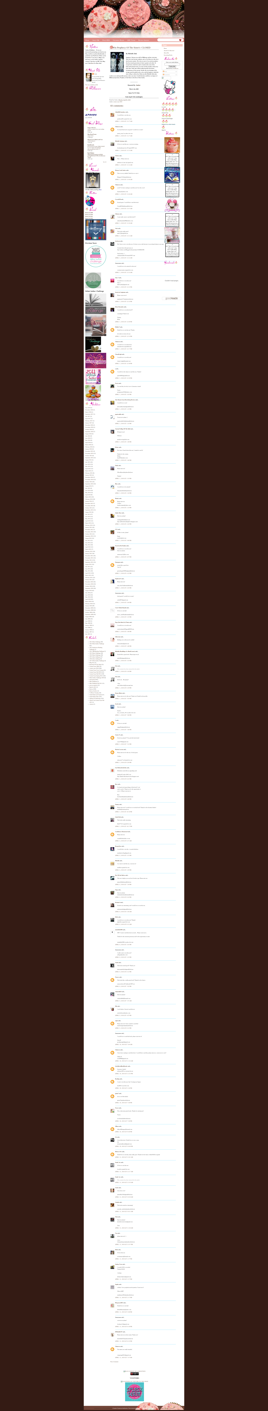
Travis (116, 383)
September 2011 (89, 562)
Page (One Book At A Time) (122, 622)
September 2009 (89, 614)
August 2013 (88, 512)
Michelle (117, 860)
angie (116, 1020)
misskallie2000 (118, 929)
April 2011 (88, 573)
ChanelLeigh (118, 354)
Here (92, 63)
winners (91, 704)
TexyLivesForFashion (120, 545)
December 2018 (89, 410)
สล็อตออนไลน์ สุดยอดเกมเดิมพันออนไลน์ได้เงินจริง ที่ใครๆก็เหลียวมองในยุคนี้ (96, 156)
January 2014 (88, 501)
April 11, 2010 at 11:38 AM (124, 1228)
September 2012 (89, 536)
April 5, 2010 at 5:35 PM (123, 617)
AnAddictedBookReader (121, 1066)
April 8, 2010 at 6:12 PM (123, 971)
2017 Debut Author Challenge (97, 660)
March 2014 (88, 497)
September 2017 (89, 414)
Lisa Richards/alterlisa (120, 767)
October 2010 (88, 586)
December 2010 (89, 581)
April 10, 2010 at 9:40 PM (123, 1131)
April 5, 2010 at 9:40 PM (123, 799)
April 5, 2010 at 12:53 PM (123, 336)
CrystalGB (118, 199)
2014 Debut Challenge (95, 655)
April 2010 (88, 599)
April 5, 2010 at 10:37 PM (123, 826)
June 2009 (87, 621)
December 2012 (89, 529)
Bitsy (116, 483)
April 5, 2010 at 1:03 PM (123, 394)
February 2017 (89, 420)
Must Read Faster (92, 134)
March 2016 (88, 444)
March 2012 (88, 549)
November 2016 (89, 427)
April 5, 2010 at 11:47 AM (123, 208)
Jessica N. (117, 735)
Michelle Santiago (119, 141)
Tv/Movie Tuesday (94, 692)
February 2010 (89, 603)
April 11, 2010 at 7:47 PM (123, 1357)
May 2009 (87, 623)
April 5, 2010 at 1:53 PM (123, 478)
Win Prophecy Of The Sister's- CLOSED (131, 47)
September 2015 (89, 457)
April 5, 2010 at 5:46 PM (123, 631)
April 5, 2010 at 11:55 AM (123, 272)
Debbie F (117, 327)
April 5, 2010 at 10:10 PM (123, 811)
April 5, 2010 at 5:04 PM (123, 602)
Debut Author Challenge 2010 (97, 677)
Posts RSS (106, 40)
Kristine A (117, 902)
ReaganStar (118, 846)
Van (116, 1233)
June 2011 (87, 568)
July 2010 (87, 592)
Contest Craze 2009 (94, 666)
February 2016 (89, 447)
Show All (104, 162)
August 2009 (88, 616)
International (93, 679)
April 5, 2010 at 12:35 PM (123, 301)
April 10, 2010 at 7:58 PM (123, 1102)
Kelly (116, 917)
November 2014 (89, 479)
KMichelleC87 (118, 1331)
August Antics (90, 135)
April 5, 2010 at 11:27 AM (123, 121)
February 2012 (89, 551)
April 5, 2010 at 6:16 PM (123, 671)
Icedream (117, 241)
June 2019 (87, 407)
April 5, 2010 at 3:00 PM (123, 540)
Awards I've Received (169, 50)
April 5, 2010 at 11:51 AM (123, 235)
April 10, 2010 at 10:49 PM (124, 1146)
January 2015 (88, 475)
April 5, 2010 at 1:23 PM (123, 409)
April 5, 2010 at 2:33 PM (123, 507)
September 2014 (89, 483)
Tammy (117, 804)
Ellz (116, 1006)
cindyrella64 (118, 991)
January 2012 (88, 553)
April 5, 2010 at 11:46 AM (123, 194)
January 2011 (88, 579)
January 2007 (88, 631)
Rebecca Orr (118, 1151)
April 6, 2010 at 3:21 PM (123, 855)
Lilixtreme (117, 636)
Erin (116, 666)
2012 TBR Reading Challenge (97, 651)
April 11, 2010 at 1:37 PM (123, 1259)
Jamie (116, 962)
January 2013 (88, 527)
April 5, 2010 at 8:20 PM (123, 762)
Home (87, 40)
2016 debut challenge (95, 658)
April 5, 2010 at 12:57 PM (123, 349)
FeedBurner (175, 68)
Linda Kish (118, 817)
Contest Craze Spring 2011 (96, 675)
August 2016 (88, 433)
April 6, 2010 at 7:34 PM (123, 884)
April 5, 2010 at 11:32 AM (123, 165)
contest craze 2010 (94, 668)
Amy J (117, 277)
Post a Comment (114, 1361)
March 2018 (88, 412)
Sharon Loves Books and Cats (95, 139)
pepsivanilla (118, 414)
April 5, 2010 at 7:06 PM (123, 715)
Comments (167, 74)
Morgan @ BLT (119, 1302)
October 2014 (88, 481)
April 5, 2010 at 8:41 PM (123, 779)
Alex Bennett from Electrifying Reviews (125, 399)
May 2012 (87, 544)
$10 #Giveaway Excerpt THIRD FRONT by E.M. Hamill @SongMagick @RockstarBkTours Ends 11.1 (96, 148)
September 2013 (89, 510)
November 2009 (89, 610)
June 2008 (87, 627)
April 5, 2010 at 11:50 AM (123, 223)
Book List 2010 (89, 214)
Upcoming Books (168, 55)
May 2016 (87, 440)
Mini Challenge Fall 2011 (96, 683)
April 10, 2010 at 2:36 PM (123, 1088)
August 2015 (88, 460)
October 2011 (88, 560)
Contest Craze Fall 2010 (95, 672)
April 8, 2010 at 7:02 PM (123, 986)
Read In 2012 (93, 687)
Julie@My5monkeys (120, 112)
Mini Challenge (93, 681)
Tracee (117, 1108)
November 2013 (89, 505)
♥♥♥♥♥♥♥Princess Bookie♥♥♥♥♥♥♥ (103, 1408)
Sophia (117, 1284)
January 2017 (88, 423)
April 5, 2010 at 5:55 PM (123, 660)
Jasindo (117, 1202)
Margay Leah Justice (120, 170)
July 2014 (87, 488)
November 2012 (89, 531)
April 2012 (88, 547)
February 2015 (89, 473)
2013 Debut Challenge (95, 653)
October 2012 (88, 534)
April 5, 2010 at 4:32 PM (123, 573)
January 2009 (88, 625)
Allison (117, 1126)
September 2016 (89, 431)
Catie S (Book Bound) (120, 607)
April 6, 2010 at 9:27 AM (123, 840)
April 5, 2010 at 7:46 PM (123, 729)
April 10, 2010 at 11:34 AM (124, 1061)
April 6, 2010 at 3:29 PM (123, 870)
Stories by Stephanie (120, 292)
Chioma (117, 214)
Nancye (117, 977)
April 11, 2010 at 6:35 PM (123, 1341)
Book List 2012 (89, 218)
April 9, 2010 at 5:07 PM (123, 1015)
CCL (116, 529)
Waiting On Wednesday (95, 698)
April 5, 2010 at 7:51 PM (123, 744)
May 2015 (87, 466)
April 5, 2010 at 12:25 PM (123, 287)
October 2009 (88, 612)
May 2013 (87, 518)
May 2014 (87, 492)
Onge (116, 889)
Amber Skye (118, 513)
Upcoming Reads (118, 40)
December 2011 (89, 555)
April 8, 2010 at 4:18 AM (123, 911)
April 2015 (88, 468)
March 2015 (88, 470)
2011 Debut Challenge (95, 641)
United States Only (94, 696)
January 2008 (88, 629)
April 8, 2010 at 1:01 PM (123, 944)
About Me (95, 40)
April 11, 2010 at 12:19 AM (124, 1182)
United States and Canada (96, 694)
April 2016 (88, 442)
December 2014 (89, 477)
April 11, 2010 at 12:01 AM (124, 1157)
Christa (117, 155)
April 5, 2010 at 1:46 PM (123, 460)
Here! (90, 57)
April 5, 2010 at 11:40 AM (123, 179)
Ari (116, 1137)
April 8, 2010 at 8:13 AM (123, 924)
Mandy (117, 498)
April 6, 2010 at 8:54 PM (123, 897)
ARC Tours (131, 40)
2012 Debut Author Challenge (97, 643)
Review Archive (143, 40)
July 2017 (87, 416)
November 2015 (89, 453)
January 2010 (88, 605)
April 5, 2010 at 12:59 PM (123, 378)
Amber (138, 85)
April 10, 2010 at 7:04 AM (123, 1044)
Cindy (95, 74)
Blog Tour (92, 662)
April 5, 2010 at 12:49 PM (123, 321)
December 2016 (89, 425)
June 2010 (87, 595)
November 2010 (89, 584)
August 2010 (88, 590)
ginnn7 (117, 1093)
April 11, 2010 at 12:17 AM (124, 1171)
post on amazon (93, 685)
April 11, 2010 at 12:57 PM (124, 1244)
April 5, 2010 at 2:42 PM (123, 524)
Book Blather (91, 153)
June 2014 (87, 490)
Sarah (116, 704)
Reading (117, 1078)
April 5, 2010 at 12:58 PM (123, 363)
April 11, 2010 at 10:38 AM (124, 1197)
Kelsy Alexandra (119, 306)
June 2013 (87, 516)
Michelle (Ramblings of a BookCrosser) (125, 651)
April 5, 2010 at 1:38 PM (123, 441)
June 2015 (87, 464)
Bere (116, 784)
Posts (165, 71)
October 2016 (88, 429)
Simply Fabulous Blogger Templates (165, 1408)
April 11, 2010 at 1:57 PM (123, 1279)
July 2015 (87, 462)
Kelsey (117, 447)
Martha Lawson (119, 749)
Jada (116, 228)
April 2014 (88, 494)
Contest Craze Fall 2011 (95, 674)
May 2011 (87, 571)
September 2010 (89, 588)
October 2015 (88, 455)
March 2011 (88, 575)
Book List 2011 (89, 216)
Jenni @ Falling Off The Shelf (122, 428)
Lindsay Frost (118, 1264)
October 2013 (88, 507)
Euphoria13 (118, 578)
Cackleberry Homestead (121, 831)
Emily (116, 465)
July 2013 (87, 514)
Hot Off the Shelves (120, 875)
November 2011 (89, 558)
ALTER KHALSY (91, 141)
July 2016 (87, 436)
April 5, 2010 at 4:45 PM (123, 588)
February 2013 (89, 525)
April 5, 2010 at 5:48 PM (123, 646)
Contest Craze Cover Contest (96, 670)
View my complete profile (91, 84)
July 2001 (87, 634)
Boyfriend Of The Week (95, 664)
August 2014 (88, 486)
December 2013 (89, 503)
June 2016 (87, 438)
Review (91, 689)
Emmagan (117, 562)
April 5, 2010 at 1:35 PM (123, 423)
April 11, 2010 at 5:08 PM (123, 1312)
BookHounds (91, 145)
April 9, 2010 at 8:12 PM (123, 1028)
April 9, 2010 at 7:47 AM (123, 1000)
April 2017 (88, 418)
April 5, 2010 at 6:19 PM (123, 688)
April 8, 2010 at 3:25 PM (123, 957)
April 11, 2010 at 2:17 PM (123, 1297)
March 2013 (88, 523)
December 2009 (89, 608)
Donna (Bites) (118, 693)
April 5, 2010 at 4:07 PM (123, 557)
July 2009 (87, 618)
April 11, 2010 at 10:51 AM (124, 1211)
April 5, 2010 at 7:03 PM (123, 698)
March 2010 (88, 601)
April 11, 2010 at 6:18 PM (123, 1326)
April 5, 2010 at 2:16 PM (123, 493)
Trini (116, 1216)
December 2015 (89, 451)
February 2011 (89, 577)
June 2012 (87, 542)
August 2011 (88, 564)
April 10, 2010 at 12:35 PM (124, 1073)
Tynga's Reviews (92, 127)
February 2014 (89, 499)
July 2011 (87, 566)
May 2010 (87, 597)
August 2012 (88, 538)
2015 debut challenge (95, 657)
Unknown (117, 126)
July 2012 (87, 540)
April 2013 (88, 520)
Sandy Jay (117, 1162)
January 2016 (88, 449)
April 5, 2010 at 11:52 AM (123, 257)
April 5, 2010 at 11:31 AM (123, 150)
